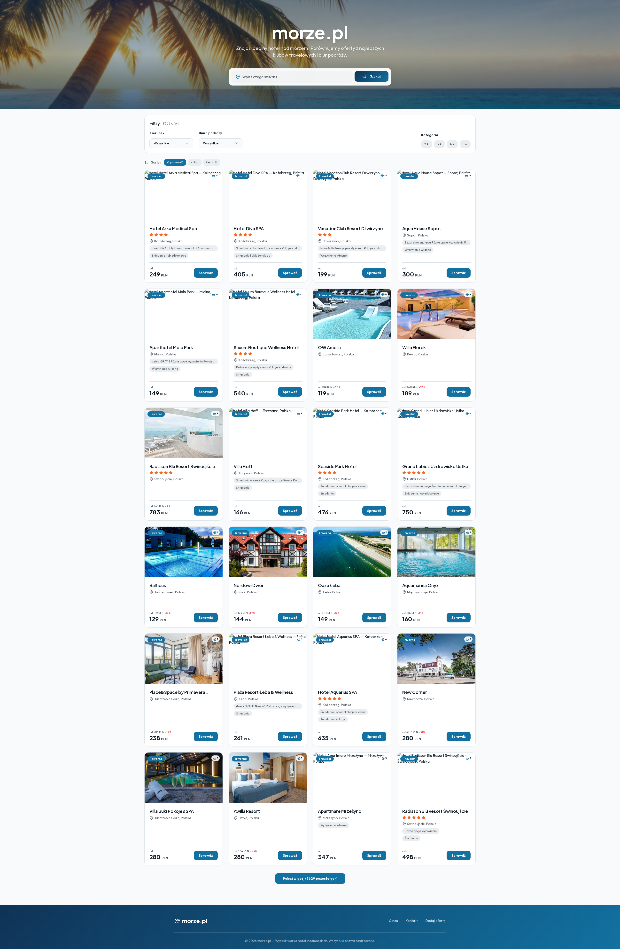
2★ (426, 144)
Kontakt (412, 920)
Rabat (195, 162)
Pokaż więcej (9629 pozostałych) (310, 878)
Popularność (175, 162)
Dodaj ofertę (436, 920)
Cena (209, 162)
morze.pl (310, 32)
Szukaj (375, 76)
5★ (465, 144)
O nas (393, 920)
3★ (439, 144)
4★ (452, 144)
